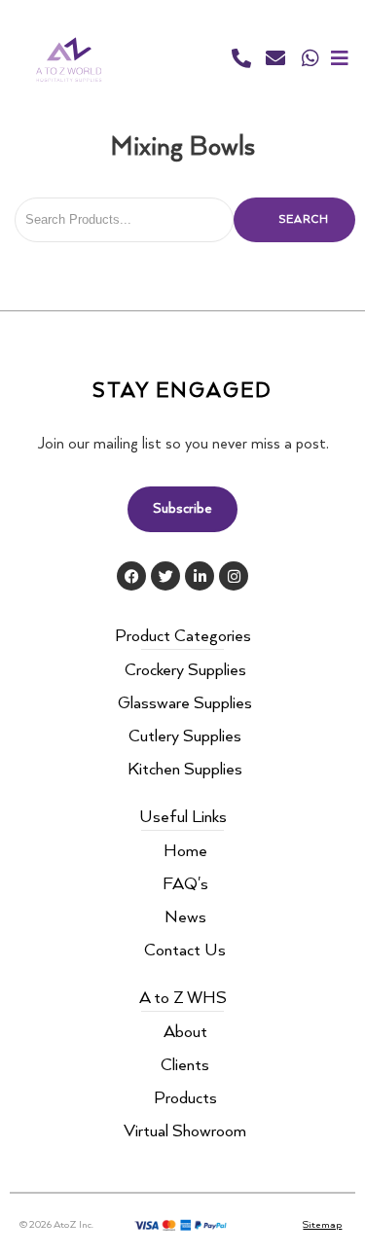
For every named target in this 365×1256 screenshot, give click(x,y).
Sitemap (322, 1225)
